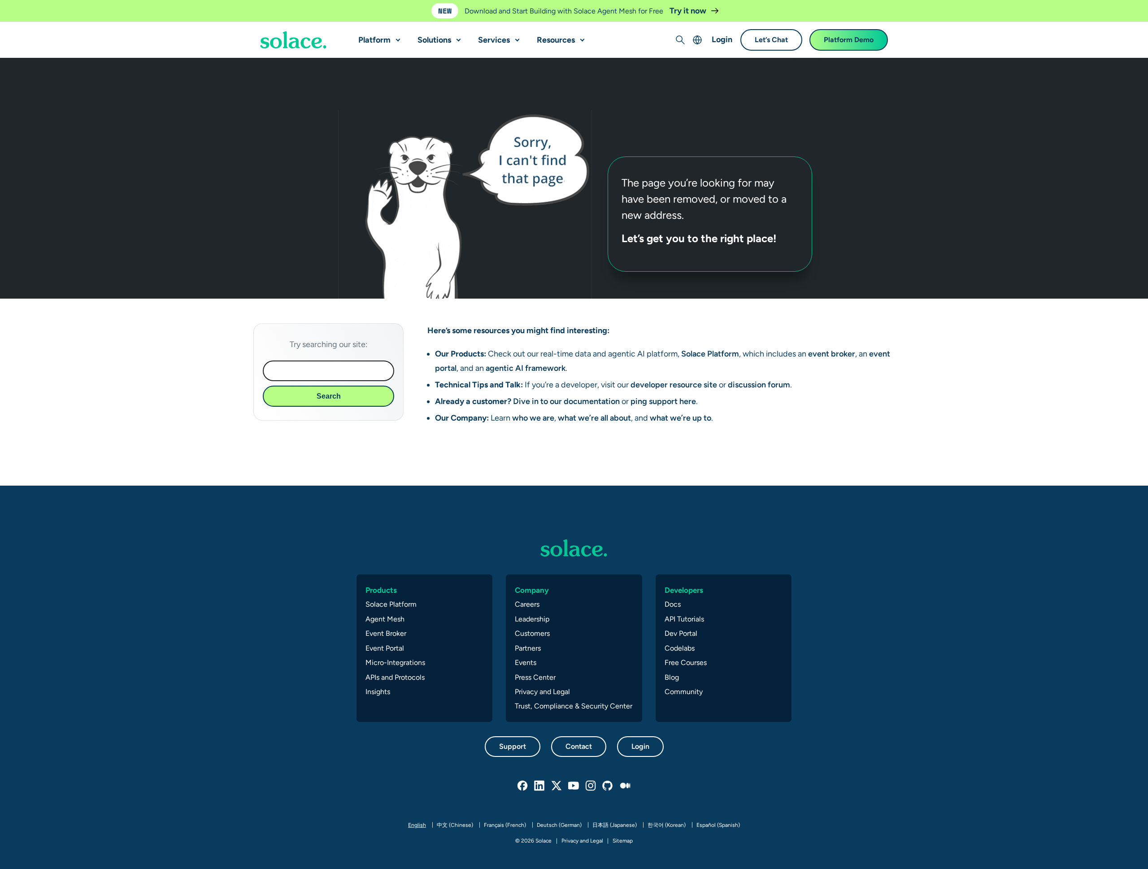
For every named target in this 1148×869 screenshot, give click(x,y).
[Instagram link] (591, 786)
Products (381, 590)
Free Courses (686, 662)
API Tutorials (684, 619)
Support (512, 746)
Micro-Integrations (395, 662)
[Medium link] (625, 786)
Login (722, 39)
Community (684, 691)
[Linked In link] (540, 786)
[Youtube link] (574, 786)
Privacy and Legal (542, 691)
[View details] (293, 40)
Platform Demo (849, 40)
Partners (528, 648)
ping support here (662, 401)
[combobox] (328, 371)
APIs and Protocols (395, 677)
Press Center (535, 677)
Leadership (532, 619)
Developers (684, 590)
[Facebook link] (523, 786)
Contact (578, 746)
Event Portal (384, 648)
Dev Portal (681, 633)
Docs (673, 604)
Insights (377, 691)
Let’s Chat (771, 40)
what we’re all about (594, 417)
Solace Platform (709, 353)
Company (532, 590)
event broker (831, 353)
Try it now (689, 10)
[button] (395, 36)
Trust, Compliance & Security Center (573, 706)
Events (525, 662)
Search (329, 396)
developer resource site (674, 384)
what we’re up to (680, 417)
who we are (533, 417)
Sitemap (623, 841)
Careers (527, 604)
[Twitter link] (557, 786)
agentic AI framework (524, 368)
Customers (532, 633)
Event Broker (385, 633)
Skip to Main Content (44, 9)
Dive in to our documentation (566, 401)
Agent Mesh (384, 619)
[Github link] (608, 786)
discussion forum (759, 384)
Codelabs (680, 648)
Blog (672, 677)
